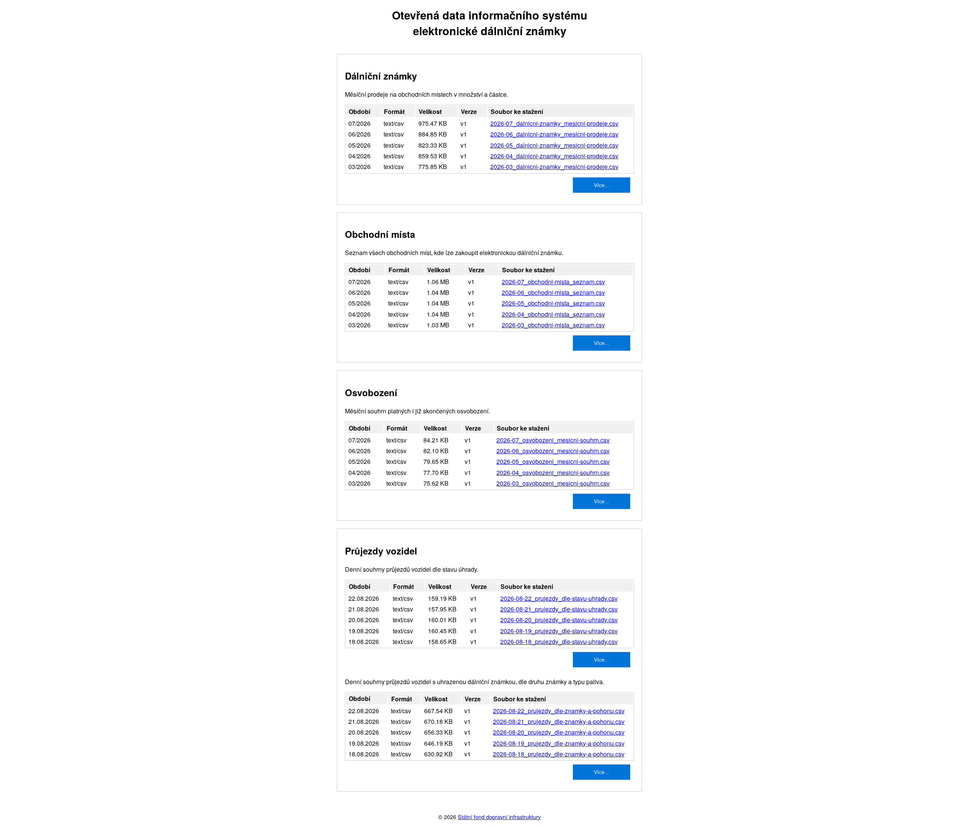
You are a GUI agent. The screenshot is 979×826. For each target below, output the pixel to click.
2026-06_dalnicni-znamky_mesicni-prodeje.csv (554, 134)
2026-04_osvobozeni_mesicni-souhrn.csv (553, 472)
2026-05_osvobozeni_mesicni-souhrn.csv (553, 461)
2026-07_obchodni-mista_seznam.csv (553, 281)
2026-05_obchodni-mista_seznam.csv (553, 303)
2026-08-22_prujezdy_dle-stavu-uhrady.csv (559, 598)
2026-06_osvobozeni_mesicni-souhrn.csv (553, 450)
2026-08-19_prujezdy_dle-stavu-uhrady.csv (559, 630)
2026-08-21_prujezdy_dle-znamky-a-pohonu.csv (558, 721)
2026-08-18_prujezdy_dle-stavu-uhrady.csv (559, 641)
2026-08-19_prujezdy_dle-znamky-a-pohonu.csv (558, 743)
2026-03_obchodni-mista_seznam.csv (553, 324)
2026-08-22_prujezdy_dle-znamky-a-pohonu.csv (558, 710)
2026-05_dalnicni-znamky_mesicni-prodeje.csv (554, 145)
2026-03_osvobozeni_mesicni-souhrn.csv (553, 483)
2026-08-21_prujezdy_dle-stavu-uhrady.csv (559, 609)
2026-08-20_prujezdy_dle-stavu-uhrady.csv (559, 619)
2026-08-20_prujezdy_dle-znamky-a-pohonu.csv (558, 732)
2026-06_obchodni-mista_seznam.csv (553, 292)
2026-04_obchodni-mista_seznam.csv (553, 314)
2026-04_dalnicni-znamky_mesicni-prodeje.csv (554, 155)
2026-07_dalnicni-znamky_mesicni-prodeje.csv (554, 123)
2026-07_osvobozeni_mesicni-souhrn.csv (553, 440)
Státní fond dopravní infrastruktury (499, 817)
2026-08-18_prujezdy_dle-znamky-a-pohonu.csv (558, 754)
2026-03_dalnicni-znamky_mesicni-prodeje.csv (554, 166)
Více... (601, 185)
